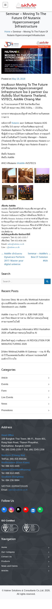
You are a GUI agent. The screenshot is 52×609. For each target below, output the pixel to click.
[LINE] (40, 509)
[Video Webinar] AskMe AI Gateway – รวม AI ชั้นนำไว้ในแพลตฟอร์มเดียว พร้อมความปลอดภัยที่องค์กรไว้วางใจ (25, 355)
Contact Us (6, 556)
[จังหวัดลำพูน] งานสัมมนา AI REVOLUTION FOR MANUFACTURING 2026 (25, 342)
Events (4, 384)
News (4, 404)
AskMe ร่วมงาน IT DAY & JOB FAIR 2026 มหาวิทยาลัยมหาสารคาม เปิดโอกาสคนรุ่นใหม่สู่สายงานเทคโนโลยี (24, 318)
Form (4, 391)
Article (4, 378)
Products (5, 561)
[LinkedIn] (33, 510)
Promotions (7, 410)
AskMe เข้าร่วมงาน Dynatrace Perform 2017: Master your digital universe (13, 259)
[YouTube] (26, 509)
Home (7, 31)
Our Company (8, 552)
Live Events (7, 397)
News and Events (9, 566)
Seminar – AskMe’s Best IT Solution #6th (39, 257)
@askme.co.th (13, 247)
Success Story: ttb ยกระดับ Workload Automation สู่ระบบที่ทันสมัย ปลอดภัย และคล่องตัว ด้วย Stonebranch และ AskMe (25, 303)
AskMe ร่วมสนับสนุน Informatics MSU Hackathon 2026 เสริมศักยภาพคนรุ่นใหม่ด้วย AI (25, 331)
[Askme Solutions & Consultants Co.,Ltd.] (26, 5)
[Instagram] (11, 509)
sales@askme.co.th (18, 490)
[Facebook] (4, 509)
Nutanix (15, 123)
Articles (4, 570)
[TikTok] (18, 509)
